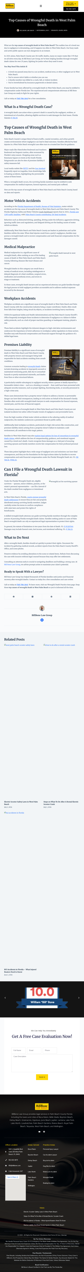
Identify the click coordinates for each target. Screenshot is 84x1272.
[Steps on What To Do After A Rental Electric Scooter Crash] (62, 721)
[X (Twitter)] (32, 596)
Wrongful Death (57, 30)
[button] (41, 6)
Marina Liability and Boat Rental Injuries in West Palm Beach (44, 1225)
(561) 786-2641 (22, 98)
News (65, 30)
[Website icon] (42, 620)
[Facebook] (13, 596)
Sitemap (64, 1235)
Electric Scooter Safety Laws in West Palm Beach (40, 1212)
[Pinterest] (51, 596)
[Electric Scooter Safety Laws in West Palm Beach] (22, 721)
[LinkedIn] (70, 596)
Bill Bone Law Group (12, 564)
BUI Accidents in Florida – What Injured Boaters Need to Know (45, 1220)
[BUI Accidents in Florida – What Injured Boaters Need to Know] (22, 888)
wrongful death (34, 366)
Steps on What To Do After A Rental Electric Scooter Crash (43, 1216)
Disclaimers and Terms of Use (50, 1235)
